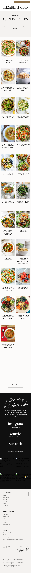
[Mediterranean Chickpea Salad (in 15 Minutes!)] (8, 276)
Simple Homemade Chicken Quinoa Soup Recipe (8, 346)
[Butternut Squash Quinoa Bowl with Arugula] (8, 219)
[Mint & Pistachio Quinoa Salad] (23, 105)
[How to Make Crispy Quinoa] (8, 162)
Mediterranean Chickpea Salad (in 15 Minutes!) (8, 288)
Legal (4, 566)
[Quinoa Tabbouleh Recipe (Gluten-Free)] (8, 48)
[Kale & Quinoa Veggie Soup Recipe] (8, 190)
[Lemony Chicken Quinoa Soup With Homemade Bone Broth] (8, 133)
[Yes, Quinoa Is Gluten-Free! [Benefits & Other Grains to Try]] (23, 247)
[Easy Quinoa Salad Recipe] (23, 133)
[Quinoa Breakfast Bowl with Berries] (23, 276)
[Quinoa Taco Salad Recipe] (23, 219)
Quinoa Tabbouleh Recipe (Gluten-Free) (8, 60)
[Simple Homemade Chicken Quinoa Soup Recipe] (8, 333)
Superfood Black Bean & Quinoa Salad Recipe (23, 60)
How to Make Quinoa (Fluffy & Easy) (23, 89)
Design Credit (10, 566)
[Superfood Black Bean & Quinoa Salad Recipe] (23, 48)
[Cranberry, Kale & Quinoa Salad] (23, 190)
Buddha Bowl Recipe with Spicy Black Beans (7, 317)
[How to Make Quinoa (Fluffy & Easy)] (23, 76)
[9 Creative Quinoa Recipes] (23, 162)
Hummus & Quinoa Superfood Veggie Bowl (23, 317)
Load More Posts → (15, 385)
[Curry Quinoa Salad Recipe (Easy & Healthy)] (8, 76)
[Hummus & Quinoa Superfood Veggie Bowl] (23, 304)
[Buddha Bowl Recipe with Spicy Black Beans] (8, 304)
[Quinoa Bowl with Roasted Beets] (8, 105)
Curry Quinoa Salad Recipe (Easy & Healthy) (7, 89)
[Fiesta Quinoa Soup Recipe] (8, 247)
